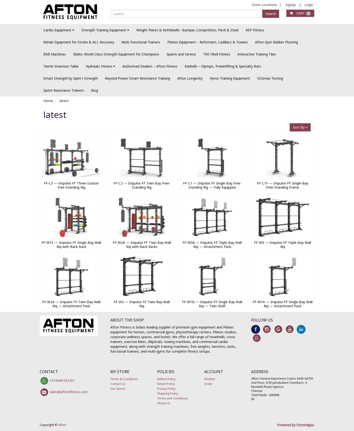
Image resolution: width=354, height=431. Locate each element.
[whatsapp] (256, 338)
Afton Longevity (190, 78)
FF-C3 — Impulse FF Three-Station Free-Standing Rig (71, 185)
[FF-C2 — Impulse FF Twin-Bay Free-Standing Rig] (142, 176)
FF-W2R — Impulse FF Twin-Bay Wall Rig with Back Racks (142, 244)
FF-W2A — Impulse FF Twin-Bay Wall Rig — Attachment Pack (71, 304)
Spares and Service (181, 54)
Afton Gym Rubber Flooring (276, 42)
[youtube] (289, 329)
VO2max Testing (270, 78)
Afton (62, 425)
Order (208, 384)
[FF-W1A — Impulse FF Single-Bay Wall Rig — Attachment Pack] (283, 295)
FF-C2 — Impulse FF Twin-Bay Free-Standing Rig (141, 185)
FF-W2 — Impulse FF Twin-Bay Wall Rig (142, 304)
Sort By (299, 127)
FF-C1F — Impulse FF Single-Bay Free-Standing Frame (282, 185)
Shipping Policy (167, 393)
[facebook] (255, 329)
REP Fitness (255, 30)
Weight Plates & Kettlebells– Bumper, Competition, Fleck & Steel (187, 30)
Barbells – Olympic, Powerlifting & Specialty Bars (223, 66)
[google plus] (278, 329)
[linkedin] (301, 329)
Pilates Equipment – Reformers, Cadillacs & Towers (207, 42)
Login (308, 4)
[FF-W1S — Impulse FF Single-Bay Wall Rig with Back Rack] (71, 235)
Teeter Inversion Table (61, 66)
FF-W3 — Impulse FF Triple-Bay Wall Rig (282, 244)
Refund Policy (166, 379)
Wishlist (209, 379)
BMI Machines (54, 54)
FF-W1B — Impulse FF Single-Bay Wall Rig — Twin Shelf (212, 304)
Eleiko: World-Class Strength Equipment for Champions (116, 54)
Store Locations (264, 4)
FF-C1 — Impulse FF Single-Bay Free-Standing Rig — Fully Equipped (212, 185)
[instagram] (266, 329)
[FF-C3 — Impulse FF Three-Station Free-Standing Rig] (71, 176)
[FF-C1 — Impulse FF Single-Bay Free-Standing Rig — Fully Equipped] (212, 176)
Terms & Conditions (124, 379)
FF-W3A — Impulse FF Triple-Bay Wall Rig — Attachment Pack (212, 244)
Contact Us (117, 384)
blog (94, 90)
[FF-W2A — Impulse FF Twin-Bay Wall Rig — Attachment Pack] (71, 295)
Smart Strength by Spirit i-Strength (70, 78)
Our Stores (117, 389)
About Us (163, 403)
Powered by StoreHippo (295, 425)
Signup (290, 4)
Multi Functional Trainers (140, 42)
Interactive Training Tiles (256, 54)
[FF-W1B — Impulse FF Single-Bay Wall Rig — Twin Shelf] (212, 295)
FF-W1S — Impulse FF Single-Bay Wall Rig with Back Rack (71, 244)
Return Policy (166, 384)
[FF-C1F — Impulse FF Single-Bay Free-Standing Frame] (283, 176)
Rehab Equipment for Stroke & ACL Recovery (78, 42)
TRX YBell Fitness (216, 54)
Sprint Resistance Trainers (63, 90)
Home (48, 100)
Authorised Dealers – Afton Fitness (149, 66)
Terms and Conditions (172, 398)
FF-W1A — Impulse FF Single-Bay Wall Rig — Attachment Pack (283, 304)
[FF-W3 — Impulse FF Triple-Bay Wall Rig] (283, 235)
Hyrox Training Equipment (230, 78)
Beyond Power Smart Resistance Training (137, 78)
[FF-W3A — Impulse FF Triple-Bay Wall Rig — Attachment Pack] (212, 235)
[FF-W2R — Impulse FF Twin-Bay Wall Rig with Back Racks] (142, 235)
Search (270, 13)
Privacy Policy (166, 389)
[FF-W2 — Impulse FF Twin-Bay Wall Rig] (142, 295)
